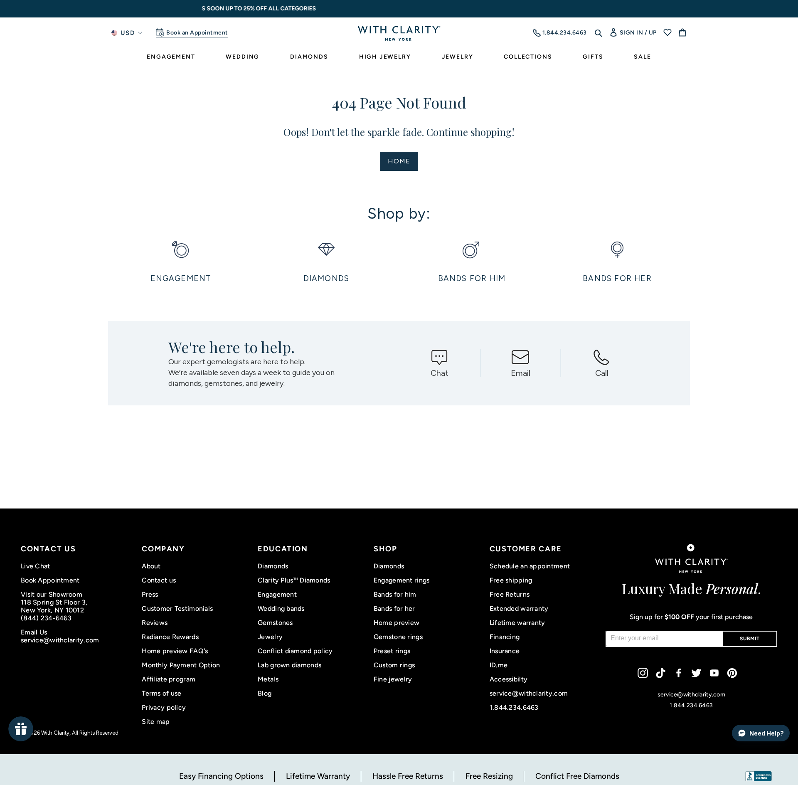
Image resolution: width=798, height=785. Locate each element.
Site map (156, 722)
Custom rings (394, 665)
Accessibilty (508, 679)
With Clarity (55, 733)
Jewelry (270, 637)
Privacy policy (164, 707)
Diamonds (273, 566)
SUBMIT (750, 639)
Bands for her (394, 608)
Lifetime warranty (517, 623)
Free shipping (511, 580)
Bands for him (395, 594)
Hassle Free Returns (407, 776)
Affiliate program (168, 679)
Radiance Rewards (170, 637)
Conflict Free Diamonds (577, 776)
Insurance (505, 651)
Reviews (154, 623)
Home (399, 161)
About (151, 566)
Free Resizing (489, 776)
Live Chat (35, 566)
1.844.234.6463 (514, 707)
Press (150, 594)
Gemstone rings (398, 637)
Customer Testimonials (177, 608)
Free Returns (510, 594)
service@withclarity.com (60, 640)
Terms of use (161, 693)
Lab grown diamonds (289, 665)
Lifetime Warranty (318, 776)
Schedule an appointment (530, 566)
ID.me (498, 665)
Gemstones (275, 623)
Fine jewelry (393, 679)
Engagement (277, 594)
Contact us (159, 580)
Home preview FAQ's (175, 651)
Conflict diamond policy (295, 651)
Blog (264, 693)
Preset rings (392, 651)
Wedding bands (281, 608)
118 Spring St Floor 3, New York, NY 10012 (54, 606)
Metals (268, 679)
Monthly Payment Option (181, 665)
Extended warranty (519, 608)
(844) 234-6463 (46, 618)
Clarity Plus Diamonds (294, 580)
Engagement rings (401, 580)
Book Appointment (50, 580)
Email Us (34, 632)
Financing (505, 637)
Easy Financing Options (221, 776)
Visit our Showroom (51, 594)
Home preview (396, 623)
